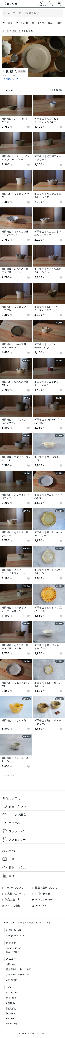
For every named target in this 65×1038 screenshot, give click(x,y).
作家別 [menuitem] (24, 22)
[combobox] (32, 13)
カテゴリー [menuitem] (8, 22)
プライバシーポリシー (17, 974)
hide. (27, 922)
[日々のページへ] (32, 876)
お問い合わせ (42, 893)
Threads (11, 1007)
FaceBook (11, 1013)
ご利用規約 (12, 979)
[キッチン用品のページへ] (32, 814)
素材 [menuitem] (50, 22)
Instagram (41, 905)
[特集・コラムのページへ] (32, 867)
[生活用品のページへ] (32, 823)
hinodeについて (14, 887)
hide (10, 4)
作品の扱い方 (12, 899)
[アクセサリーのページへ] (32, 839)
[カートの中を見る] (51, 3)
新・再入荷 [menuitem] (37, 22)
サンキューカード (45, 899)
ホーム (5, 31)
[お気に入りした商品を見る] (42, 3)
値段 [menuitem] (59, 22)
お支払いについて (15, 893)
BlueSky (10, 1002)
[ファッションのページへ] (32, 831)
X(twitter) (11, 1023)
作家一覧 (16, 31)
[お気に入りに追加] (28, 127)
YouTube (11, 997)
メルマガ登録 (13, 905)
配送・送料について (46, 887)
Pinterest (11, 1018)
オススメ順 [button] (57, 89)
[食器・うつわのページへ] (32, 806)
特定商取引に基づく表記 (18, 969)
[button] (14, 75)
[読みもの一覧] (32, 859)
